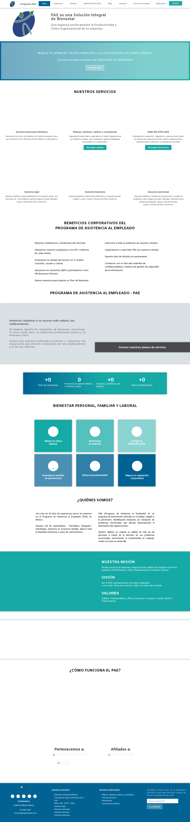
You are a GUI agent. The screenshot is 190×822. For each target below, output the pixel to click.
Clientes (73, 4)
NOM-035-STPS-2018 (92, 4)
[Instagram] (24, 796)
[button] (3, 60)
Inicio (44, 4)
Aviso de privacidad (141, 4)
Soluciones (58, 4)
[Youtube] (29, 796)
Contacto (123, 4)
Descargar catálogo (95, 147)
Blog (110, 4)
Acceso (175, 3)
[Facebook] (18, 796)
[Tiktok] (35, 796)
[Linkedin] (12, 796)
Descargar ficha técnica (158, 147)
